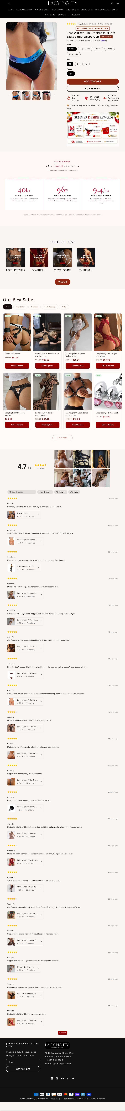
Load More (62, 438)
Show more (62, 1033)
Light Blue (85, 49)
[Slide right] (54, 95)
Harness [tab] (34, 307)
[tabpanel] (62, 763)
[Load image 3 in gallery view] (36, 95)
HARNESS (84, 270)
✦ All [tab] (8, 307)
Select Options (17, 366)
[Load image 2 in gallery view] (26, 95)
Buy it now (92, 88)
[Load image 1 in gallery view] (16, 95)
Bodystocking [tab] (49, 307)
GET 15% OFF (23, 1069)
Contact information (98, 1099)
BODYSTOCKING (62, 270)
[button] (8, 3)
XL (86, 64)
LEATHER (37, 270)
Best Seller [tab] (20, 307)
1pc (71, 74)
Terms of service (68, 1099)
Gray (98, 49)
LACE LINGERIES (15, 270)
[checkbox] (74, 492)
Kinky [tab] (64, 307)
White (109, 49)
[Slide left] (8, 95)
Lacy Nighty (30, 1099)
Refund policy (43, 1099)
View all (62, 282)
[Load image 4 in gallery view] (46, 95)
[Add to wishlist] (27, 317)
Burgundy (73, 54)
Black (71, 49)
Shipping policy (82, 1099)
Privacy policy (55, 1099)
